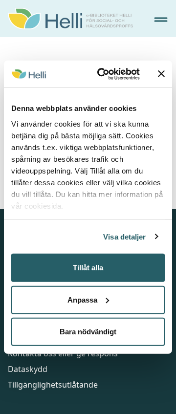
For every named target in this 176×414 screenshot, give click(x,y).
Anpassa (82, 299)
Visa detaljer (124, 236)
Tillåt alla (88, 267)
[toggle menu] (161, 19)
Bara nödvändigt (88, 331)
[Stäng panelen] (161, 73)
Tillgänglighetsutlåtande (53, 384)
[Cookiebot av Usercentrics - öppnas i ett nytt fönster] (103, 73)
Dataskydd (27, 369)
